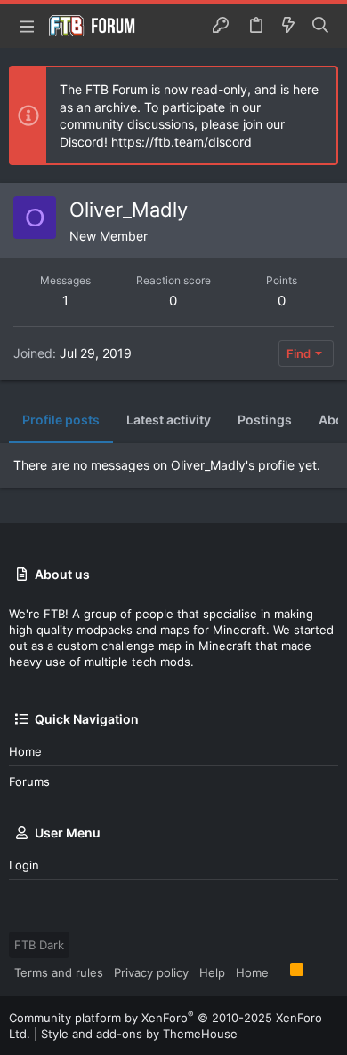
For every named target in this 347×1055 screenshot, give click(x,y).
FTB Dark (39, 945)
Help (212, 972)
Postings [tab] (265, 419)
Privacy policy (151, 972)
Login (24, 865)
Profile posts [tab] (61, 419)
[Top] (279, 971)
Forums (29, 781)
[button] (26, 26)
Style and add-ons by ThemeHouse (139, 1034)
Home (25, 751)
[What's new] (288, 25)
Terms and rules (58, 972)
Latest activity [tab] (168, 419)
